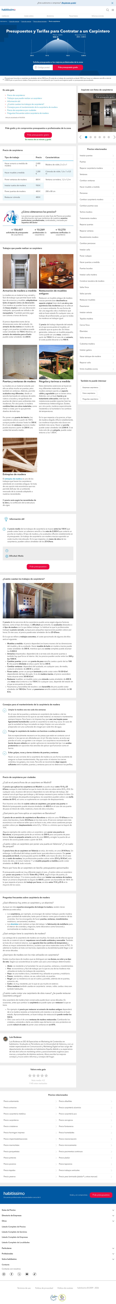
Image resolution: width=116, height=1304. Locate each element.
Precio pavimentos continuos (71, 1152)
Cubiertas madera (87, 344)
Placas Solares (73, 16)
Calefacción (5, 16)
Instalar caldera (28, 16)
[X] (19, 1274)
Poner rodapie (86, 256)
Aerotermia (50, 16)
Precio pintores (10, 1158)
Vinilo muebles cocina (89, 369)
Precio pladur (64, 1158)
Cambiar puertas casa (89, 206)
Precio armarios (10, 1108)
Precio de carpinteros (16, 95)
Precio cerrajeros (66, 1120)
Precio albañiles (65, 1101)
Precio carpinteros (11, 1120)
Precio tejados (9, 1170)
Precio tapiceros (65, 1164)
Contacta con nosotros (11, 1269)
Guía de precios (14, 21)
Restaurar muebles (87, 300)
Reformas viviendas (98, 16)
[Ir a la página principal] (8, 10)
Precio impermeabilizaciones (15, 1139)
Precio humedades (66, 1133)
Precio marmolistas (11, 1145)
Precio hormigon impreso (14, 1133)
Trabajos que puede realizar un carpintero (24, 98)
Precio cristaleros (11, 1126)
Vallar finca (84, 287)
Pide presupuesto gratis (68, 67)
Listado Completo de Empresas (15, 1237)
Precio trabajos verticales (69, 1170)
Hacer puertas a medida (90, 262)
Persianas (83, 193)
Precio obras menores (40, 21)
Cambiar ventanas (87, 181)
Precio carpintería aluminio (70, 1108)
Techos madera (86, 212)
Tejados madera (86, 319)
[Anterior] (80, 137)
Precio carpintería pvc (68, 1114)
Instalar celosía (86, 312)
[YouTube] (27, 1274)
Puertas (83, 162)
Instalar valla (85, 250)
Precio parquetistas (11, 1152)
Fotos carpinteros (89, 393)
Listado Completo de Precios (14, 1227)
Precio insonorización (67, 1139)
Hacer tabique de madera (90, 356)
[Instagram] (4, 1274)
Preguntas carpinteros (90, 399)
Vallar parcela (85, 294)
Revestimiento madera (89, 237)
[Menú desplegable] (113, 10)
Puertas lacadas (86, 269)
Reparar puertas (86, 225)
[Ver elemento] (86, 137)
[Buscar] (107, 10)
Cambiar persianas (87, 243)
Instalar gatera (86, 350)
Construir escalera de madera (92, 281)
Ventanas (83, 174)
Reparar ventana (86, 231)
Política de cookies (65, 1288)
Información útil (13, 101)
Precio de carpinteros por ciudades (21, 110)
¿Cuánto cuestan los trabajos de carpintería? (25, 104)
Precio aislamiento (11, 1101)
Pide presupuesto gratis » (105, 97)
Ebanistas (84, 331)
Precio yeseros (10, 1177)
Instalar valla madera (88, 275)
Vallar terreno (85, 338)
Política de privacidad (44, 1288)
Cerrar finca (85, 325)
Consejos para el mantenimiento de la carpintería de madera (32, 107)
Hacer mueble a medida (90, 187)
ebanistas (14, 924)
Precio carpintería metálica (15, 1114)
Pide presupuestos (38, 567)
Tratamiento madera (88, 218)
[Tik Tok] (35, 1274)
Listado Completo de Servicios (14, 1232)
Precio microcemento (67, 1145)
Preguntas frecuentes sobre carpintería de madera (28, 113)
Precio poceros (10, 1164)
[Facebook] (12, 1274)
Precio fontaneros (66, 1126)
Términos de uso (24, 1288)
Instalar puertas (86, 156)
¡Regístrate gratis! (68, 3)
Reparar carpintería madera (91, 168)
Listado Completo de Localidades (16, 1243)
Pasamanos (84, 306)
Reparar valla (85, 363)
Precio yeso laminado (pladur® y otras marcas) (78, 1177)
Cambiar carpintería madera (91, 200)
